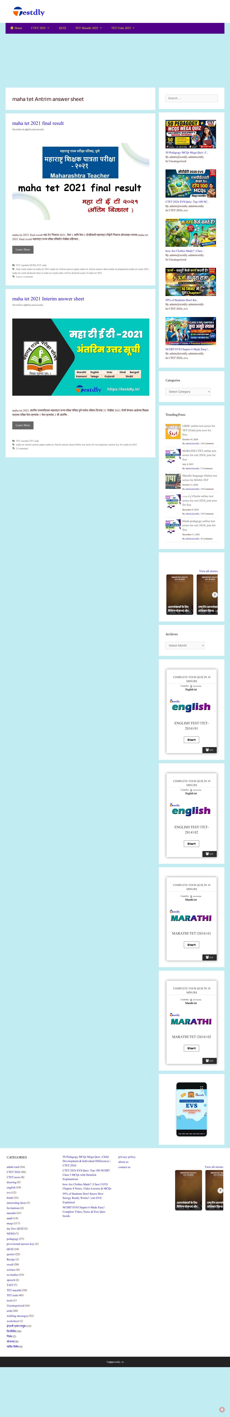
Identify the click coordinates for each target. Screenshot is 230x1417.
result (10, 1265)
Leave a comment (24, 276)
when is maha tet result (47, 273)
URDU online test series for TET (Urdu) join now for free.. (198, 430)
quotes (11, 1254)
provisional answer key (21, 1244)
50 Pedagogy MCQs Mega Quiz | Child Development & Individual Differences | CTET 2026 (86, 1161)
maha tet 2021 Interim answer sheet (48, 299)
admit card (13, 1167)
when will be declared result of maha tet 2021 (80, 273)
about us (123, 1162)
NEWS (32, 265)
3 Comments (22, 448)
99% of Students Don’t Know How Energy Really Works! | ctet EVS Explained (83, 1198)
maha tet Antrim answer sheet (94, 269)
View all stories (208, 571)
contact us (124, 1167)
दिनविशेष (11, 1331)
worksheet (13, 1321)
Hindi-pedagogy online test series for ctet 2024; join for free (199, 525)
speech (11, 1280)
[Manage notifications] (222, 1409)
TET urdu (41, 265)
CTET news (13, 1177)
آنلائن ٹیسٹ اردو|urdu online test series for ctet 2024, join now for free (199, 500)
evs (9, 1193)
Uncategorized (15, 1306)
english (11, 1188)
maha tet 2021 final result (38, 123)
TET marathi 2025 (86, 28)
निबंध (9, 1337)
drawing (12, 1182)
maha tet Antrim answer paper (64, 269)
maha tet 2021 (42, 269)
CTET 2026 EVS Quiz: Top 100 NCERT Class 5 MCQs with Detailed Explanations (86, 1175)
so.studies (13, 1275)
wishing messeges (17, 1316)
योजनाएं (10, 1342)
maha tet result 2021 (139, 269)
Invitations (13, 1208)
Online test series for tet (86, 444)
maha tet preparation (118, 269)
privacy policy (127, 1157)
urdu (9, 1311)
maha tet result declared (23, 273)
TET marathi (22, 265)
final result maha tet (25, 269)
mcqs (10, 1223)
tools (10, 1301)
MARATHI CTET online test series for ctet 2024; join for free (199, 455)
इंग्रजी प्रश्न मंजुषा (16, 1326)
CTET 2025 (38, 28)
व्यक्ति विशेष (13, 1347)
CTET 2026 (13, 1172)
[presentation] (179, 1133)
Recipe (11, 1260)
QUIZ (62, 28)
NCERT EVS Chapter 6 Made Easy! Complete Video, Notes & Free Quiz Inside (84, 1212)
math (10, 1218)
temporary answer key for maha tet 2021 (117, 444)
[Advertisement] (115, 59)
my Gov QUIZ (15, 1229)
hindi (10, 1198)
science (11, 1270)
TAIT (10, 1285)
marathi (11, 1213)
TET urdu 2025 (121, 28)
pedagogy (13, 1239)
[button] (191, 1109)
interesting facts (16, 1203)
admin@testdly (193, 443)
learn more (23, 250)
